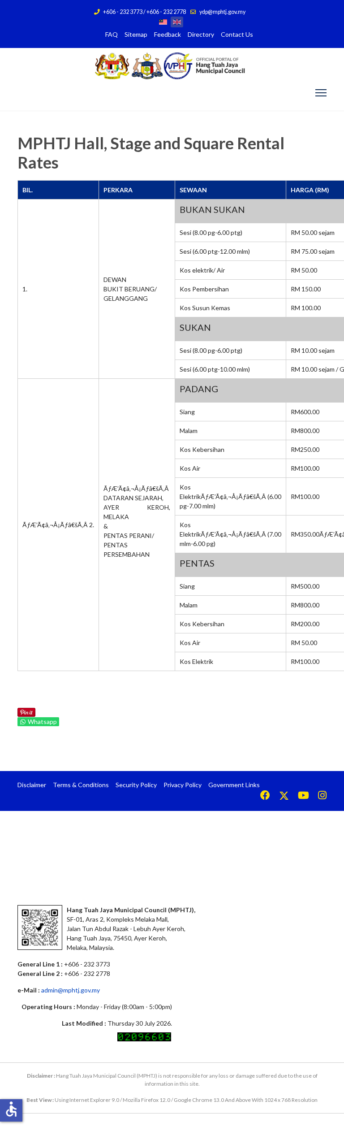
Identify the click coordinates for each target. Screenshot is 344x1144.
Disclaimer (31, 785)
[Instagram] (322, 796)
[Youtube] (303, 796)
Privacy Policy (182, 785)
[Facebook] (265, 796)
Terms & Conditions (81, 785)
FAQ (111, 34)
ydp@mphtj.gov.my (222, 12)
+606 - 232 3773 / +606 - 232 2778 (144, 12)
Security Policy (136, 785)
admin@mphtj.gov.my (70, 990)
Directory (201, 34)
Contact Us (237, 34)
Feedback (167, 34)
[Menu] (321, 92)
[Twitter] (284, 796)
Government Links (234, 785)
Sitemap (136, 34)
